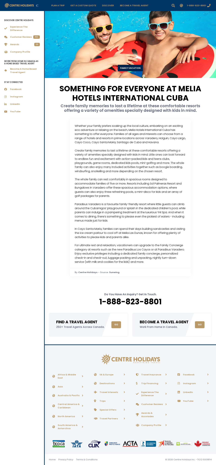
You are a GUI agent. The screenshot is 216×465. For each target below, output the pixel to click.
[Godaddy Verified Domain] (184, 443)
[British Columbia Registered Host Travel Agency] (113, 443)
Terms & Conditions (87, 459)
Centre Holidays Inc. (184, 459)
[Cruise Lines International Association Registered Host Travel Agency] (95, 443)
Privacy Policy (65, 459)
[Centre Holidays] (19, 5)
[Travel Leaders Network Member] (166, 443)
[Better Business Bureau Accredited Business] (148, 443)
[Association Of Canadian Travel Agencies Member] (131, 443)
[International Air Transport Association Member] (77, 443)
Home (52, 459)
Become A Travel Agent (164, 322)
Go (116, 324)
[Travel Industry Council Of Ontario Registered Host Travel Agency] (59, 443)
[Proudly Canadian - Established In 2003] (202, 443)
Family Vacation (130, 68)
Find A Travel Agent (76, 322)
